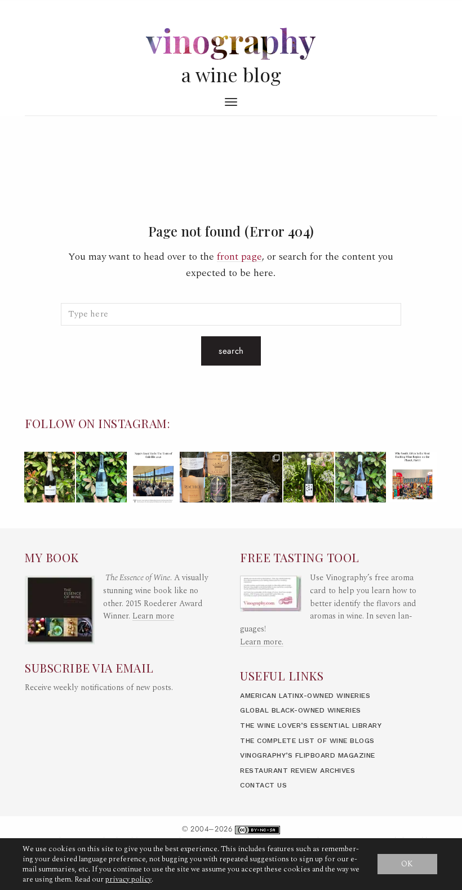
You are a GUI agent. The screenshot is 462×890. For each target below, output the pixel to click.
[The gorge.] (257, 477)
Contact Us (263, 785)
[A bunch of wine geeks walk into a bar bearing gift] (205, 477)
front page (239, 256)
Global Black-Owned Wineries (300, 710)
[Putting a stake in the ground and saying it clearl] (412, 477)
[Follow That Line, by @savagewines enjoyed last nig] (360, 477)
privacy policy (128, 879)
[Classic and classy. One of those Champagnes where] (49, 477)
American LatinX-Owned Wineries (305, 696)
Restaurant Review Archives (297, 771)
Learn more (153, 616)
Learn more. (261, 642)
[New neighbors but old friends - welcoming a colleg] (101, 477)
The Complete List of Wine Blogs (307, 741)
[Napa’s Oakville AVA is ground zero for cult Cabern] (153, 477)
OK (407, 864)
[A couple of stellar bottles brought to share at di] (308, 477)
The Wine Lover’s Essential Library (310, 725)
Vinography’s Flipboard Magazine (307, 755)
